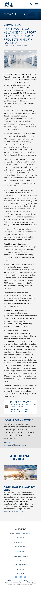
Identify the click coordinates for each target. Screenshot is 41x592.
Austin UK (20, 570)
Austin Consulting (20, 565)
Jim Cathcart (19, 511)
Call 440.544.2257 (16, 409)
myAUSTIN (20, 560)
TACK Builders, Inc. (20, 542)
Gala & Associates (20, 556)
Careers (20, 538)
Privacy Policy (20, 546)
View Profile (22, 411)
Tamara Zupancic (22, 46)
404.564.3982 (9, 442)
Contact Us (20, 551)
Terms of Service (24, 585)
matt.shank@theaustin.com (15, 445)
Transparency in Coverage (20, 533)
